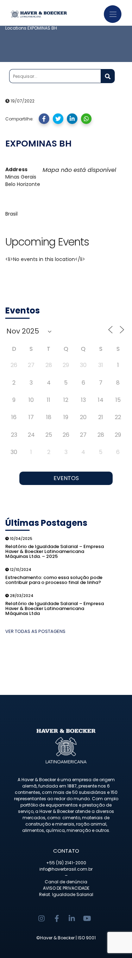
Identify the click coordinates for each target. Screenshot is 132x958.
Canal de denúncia (66, 882)
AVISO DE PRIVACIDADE (66, 888)
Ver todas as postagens (35, 631)
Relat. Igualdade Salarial (66, 894)
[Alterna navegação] (112, 14)
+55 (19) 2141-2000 (66, 863)
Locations (15, 28)
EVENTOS (66, 478)
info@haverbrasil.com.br (66, 869)
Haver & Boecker (57, 938)
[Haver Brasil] (48, 12)
